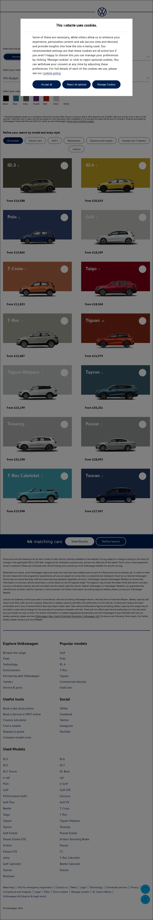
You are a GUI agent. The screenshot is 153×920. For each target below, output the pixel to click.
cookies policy (52, 73)
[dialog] (76, 460)
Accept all (46, 84)
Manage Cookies (106, 84)
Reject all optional (76, 84)
